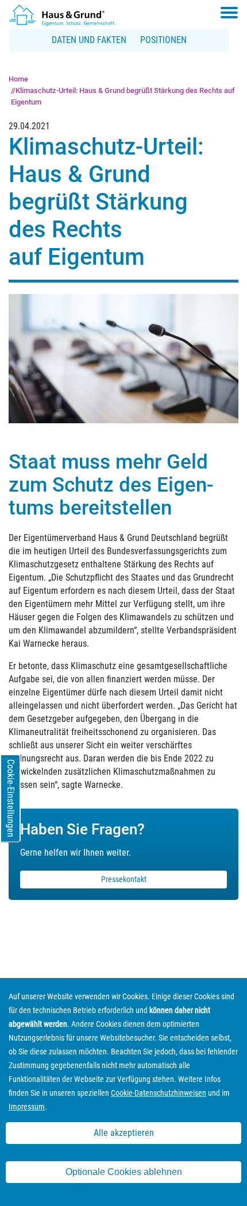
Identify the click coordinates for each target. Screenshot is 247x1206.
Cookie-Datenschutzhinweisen (158, 1092)
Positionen (163, 39)
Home (18, 79)
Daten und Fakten (89, 39)
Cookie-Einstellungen (10, 798)
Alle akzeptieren (124, 1132)
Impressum (27, 1106)
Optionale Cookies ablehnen (123, 1172)
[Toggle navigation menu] (229, 12)
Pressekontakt (123, 879)
